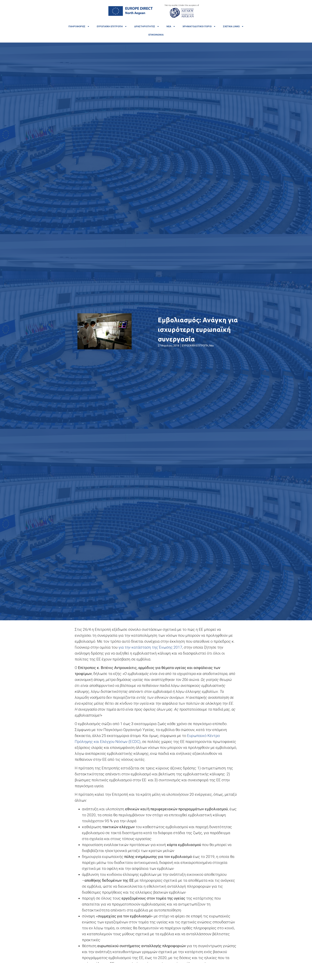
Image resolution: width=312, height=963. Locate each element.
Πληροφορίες (76, 26)
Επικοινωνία (156, 34)
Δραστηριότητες (144, 26)
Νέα (168, 26)
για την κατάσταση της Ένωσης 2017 (150, 647)
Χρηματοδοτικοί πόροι (197, 26)
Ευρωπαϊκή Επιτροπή (110, 26)
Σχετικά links (231, 26)
